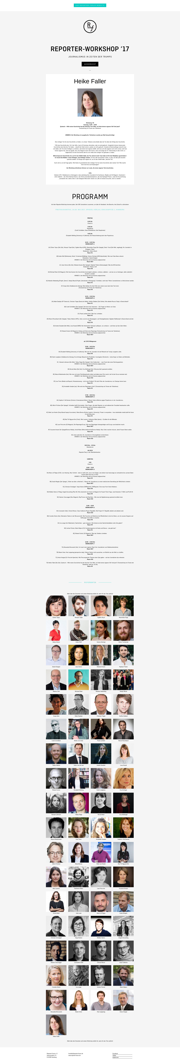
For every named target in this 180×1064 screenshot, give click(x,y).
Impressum (115, 1057)
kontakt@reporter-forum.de (75, 1053)
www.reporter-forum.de (74, 1055)
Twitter (114, 1055)
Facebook (115, 1053)
